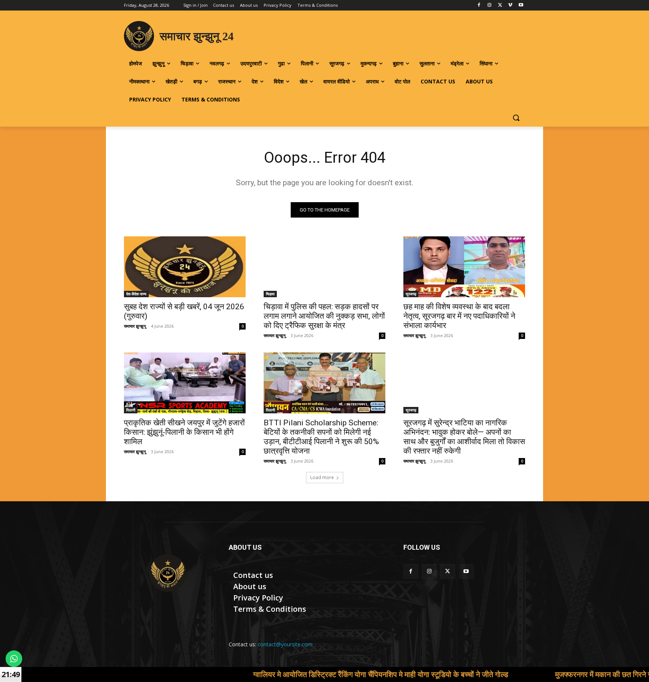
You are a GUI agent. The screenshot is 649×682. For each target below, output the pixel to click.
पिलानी (130, 410)
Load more (322, 477)
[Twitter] (500, 5)
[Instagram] (489, 5)
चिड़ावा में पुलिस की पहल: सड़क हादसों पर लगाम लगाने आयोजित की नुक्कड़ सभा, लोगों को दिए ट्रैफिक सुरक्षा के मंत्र (324, 316)
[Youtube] (520, 5)
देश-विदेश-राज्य (136, 293)
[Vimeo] (510, 5)
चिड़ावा (270, 293)
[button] (516, 118)
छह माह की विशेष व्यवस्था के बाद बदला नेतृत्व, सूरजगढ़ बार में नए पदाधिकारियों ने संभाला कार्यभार (459, 316)
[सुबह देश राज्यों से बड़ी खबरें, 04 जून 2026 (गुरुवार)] (185, 266)
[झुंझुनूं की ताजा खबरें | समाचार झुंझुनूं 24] (167, 573)
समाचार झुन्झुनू (135, 326)
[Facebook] (479, 5)
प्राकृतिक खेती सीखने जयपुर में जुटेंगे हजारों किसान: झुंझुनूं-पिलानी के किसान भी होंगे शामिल (184, 432)
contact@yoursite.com (285, 644)
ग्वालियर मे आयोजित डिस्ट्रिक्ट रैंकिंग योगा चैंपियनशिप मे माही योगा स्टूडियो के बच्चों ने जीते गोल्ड (339, 674)
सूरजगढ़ (411, 293)
